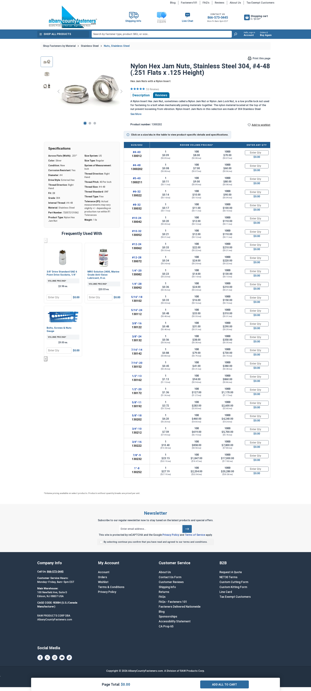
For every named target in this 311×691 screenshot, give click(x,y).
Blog (173, 2)
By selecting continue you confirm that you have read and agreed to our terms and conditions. (155, 542)
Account (103, 572)
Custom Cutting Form (233, 582)
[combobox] (162, 34)
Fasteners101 (189, 2)
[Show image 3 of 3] (94, 123)
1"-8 (136, 468)
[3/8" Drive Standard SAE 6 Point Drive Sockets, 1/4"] (63, 257)
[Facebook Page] (40, 657)
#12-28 (136, 257)
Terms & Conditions (111, 587)
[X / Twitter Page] (47, 657)
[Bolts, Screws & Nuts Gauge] (63, 316)
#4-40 (137, 152)
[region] (82, 91)
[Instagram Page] (55, 657)
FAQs (162, 596)
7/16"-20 (136, 362)
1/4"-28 (137, 283)
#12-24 (136, 244)
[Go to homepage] (73, 17)
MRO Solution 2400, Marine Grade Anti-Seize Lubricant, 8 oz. (103, 274)
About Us (235, 2)
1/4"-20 (137, 270)
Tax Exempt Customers (260, 2)
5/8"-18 (137, 415)
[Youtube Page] (62, 657)
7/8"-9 (137, 455)
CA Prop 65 (166, 626)
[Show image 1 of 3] (85, 123)
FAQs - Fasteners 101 (173, 601)
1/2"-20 (137, 389)
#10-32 (136, 231)
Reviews (219, 2)
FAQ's (206, 2)
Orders (102, 577)
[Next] (121, 91)
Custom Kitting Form (233, 587)
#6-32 (137, 191)
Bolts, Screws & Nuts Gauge (59, 329)
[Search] (235, 34)
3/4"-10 (137, 428)
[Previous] (58, 91)
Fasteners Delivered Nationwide (180, 606)
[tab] (141, 95)
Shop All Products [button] (57, 34)
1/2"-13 (137, 376)
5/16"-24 (136, 310)
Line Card (225, 592)
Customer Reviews (171, 582)
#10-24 (136, 218)
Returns (164, 592)
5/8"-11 (137, 402)
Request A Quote (230, 572)
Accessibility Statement (174, 621)
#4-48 (137, 165)
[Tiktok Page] (69, 657)
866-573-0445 (217, 17)
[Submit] (187, 529)
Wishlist (103, 582)
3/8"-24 (137, 336)
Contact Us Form (170, 577)
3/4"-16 (137, 441)
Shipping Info (167, 587)
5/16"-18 (136, 297)
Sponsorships (168, 616)
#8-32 (137, 204)
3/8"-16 (137, 323)
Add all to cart (224, 684)
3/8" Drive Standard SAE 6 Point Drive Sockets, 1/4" (62, 273)
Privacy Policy (170, 534)
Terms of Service (195, 534)
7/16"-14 (136, 349)
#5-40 (137, 178)
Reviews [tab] (161, 95)
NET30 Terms (228, 577)
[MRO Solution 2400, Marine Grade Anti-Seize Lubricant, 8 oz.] (103, 257)
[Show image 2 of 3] (90, 123)
